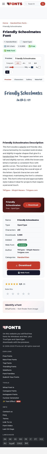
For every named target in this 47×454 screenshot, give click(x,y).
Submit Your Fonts (11, 377)
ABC (18, 63)
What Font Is (8, 387)
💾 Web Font (23, 273)
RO (20, 439)
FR (26, 439)
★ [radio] (7, 294)
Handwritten (23, 257)
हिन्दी (26, 443)
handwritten (8, 156)
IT (30, 439)
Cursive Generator (11, 398)
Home (5, 23)
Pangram (9, 63)
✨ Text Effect (11, 401)
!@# (35, 63)
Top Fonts (7, 363)
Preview (8, 79)
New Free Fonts (10, 359)
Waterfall (38, 79)
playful (23, 147)
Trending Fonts (9, 366)
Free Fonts (7, 356)
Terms (5, 418)
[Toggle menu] (3, 4)
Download (33, 205)
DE (10, 439)
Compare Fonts (10, 391)
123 (29, 63)
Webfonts (7, 370)
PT (35, 439)
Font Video (8, 425)
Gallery (29, 79)
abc (24, 63)
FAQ (5, 415)
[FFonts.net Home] (14, 3)
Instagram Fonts (10, 394)
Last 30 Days (8, 429)
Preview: (8, 58)
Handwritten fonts (18, 23)
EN (5, 439)
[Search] (42, 4)
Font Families (9, 373)
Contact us (8, 411)
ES (15, 439)
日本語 (19, 443)
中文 (41, 439)
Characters (18, 79)
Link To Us (7, 422)
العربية (11, 443)
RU (5, 443)
